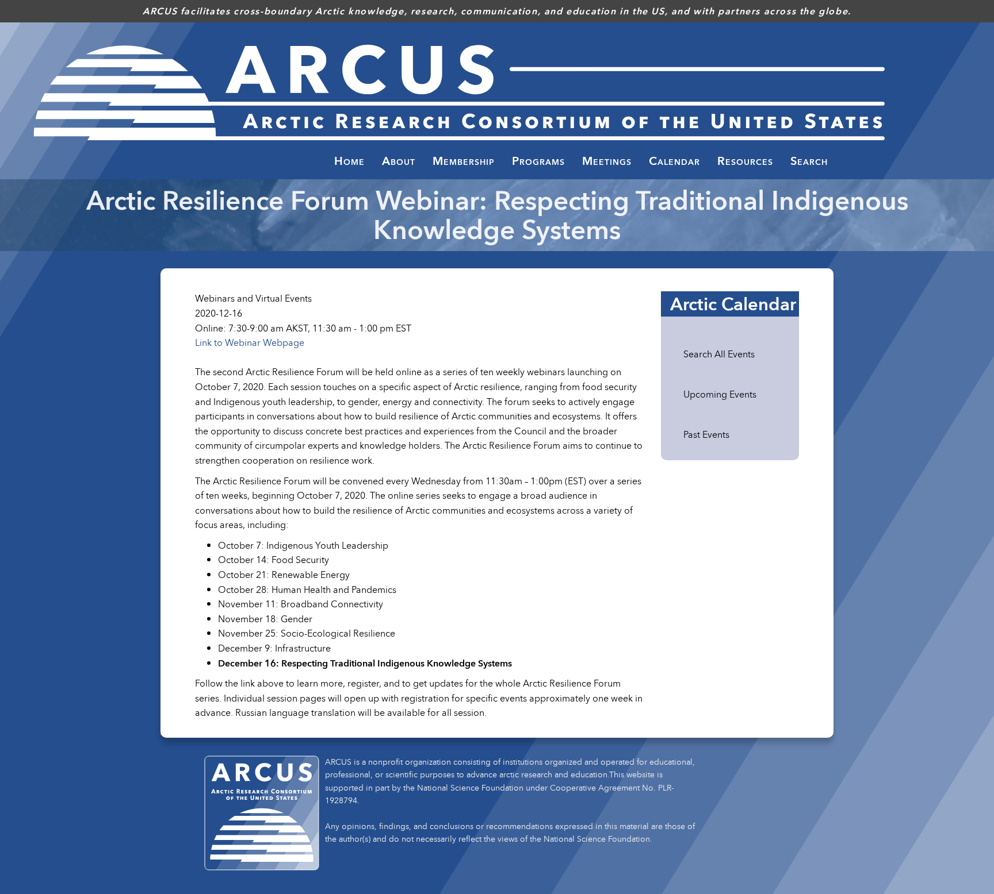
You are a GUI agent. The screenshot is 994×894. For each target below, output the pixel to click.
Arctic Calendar (733, 304)
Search (809, 161)
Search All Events (719, 353)
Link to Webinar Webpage (249, 342)
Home (349, 161)
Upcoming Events (719, 394)
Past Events (706, 434)
